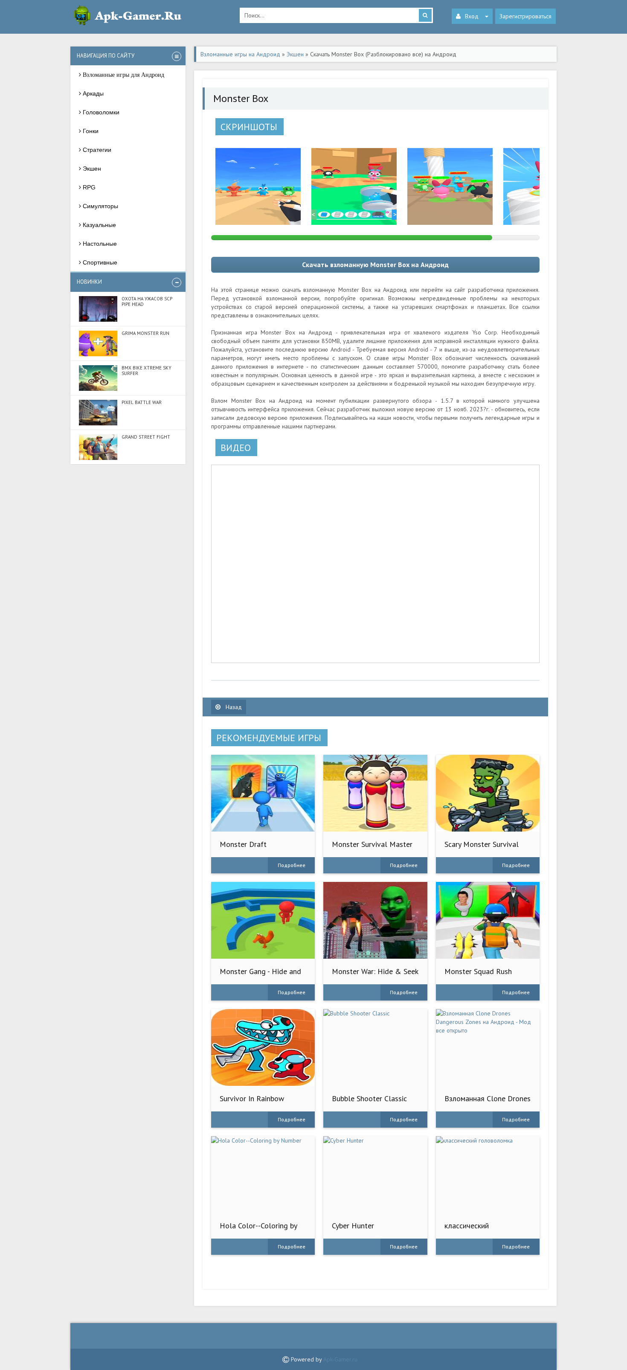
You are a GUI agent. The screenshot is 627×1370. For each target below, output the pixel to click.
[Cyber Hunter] (375, 1174)
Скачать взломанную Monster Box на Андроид (375, 264)
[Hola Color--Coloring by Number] (263, 1174)
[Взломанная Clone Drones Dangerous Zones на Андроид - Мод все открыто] (488, 1047)
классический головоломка (466, 1230)
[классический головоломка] (488, 1174)
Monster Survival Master (372, 844)
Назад (233, 707)
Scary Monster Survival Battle (481, 848)
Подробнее (291, 865)
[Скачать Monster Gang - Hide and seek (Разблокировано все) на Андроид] (263, 920)
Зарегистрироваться (525, 16)
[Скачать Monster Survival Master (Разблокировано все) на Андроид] (375, 793)
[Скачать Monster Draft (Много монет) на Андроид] (263, 793)
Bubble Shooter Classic (369, 1098)
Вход (472, 16)
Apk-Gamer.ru (340, 1359)
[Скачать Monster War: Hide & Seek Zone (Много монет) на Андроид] (375, 920)
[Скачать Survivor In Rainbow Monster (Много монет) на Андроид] (263, 1047)
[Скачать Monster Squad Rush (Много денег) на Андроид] (488, 920)
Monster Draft (243, 844)
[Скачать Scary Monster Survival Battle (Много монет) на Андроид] (488, 793)
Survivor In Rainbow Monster (252, 1103)
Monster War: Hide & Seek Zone (375, 975)
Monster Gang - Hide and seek (260, 975)
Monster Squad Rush (478, 971)
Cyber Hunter (353, 1225)
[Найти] (425, 15)
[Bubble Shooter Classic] (375, 1047)
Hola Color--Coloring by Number (258, 1230)
